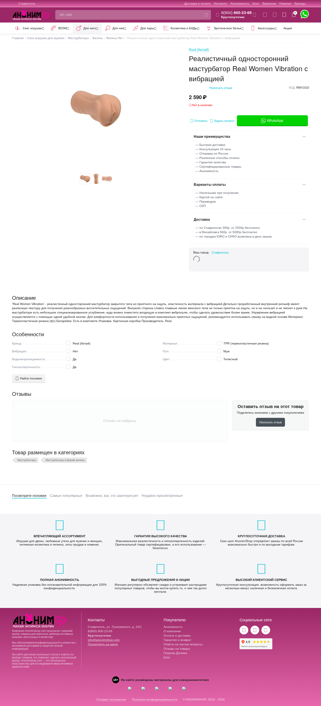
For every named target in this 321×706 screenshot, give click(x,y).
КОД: (292, 87)
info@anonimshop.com (104, 640)
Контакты (220, 3)
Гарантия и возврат (177, 640)
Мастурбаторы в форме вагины (65, 460)
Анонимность (239, 3)
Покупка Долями (175, 653)
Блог (256, 3)
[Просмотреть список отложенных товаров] (274, 15)
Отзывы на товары (177, 648)
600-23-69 (236, 12)
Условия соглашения (111, 699)
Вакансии (269, 3)
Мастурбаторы (26, 460)
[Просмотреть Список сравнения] (265, 15)
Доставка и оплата (197, 3)
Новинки (285, 3)
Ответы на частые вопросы (183, 644)
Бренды (300, 3)
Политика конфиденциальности (154, 699)
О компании (172, 631)
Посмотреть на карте (103, 644)
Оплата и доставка (177, 635)
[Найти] (206, 15)
